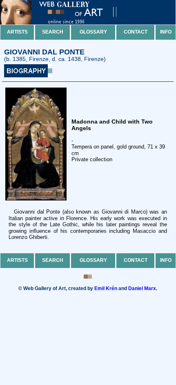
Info (166, 32)
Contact (135, 32)
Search (52, 32)
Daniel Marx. (142, 288)
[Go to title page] (65, 23)
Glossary (93, 32)
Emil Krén (105, 288)
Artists (17, 32)
